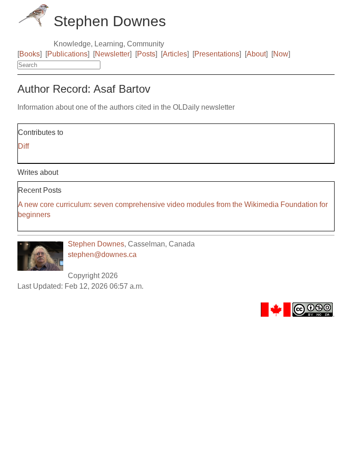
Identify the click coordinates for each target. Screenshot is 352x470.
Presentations (216, 54)
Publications (67, 54)
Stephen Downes (96, 244)
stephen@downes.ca (102, 254)
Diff (23, 146)
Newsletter (112, 54)
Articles (175, 54)
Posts (146, 54)
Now (280, 54)
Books (29, 54)
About (256, 54)
